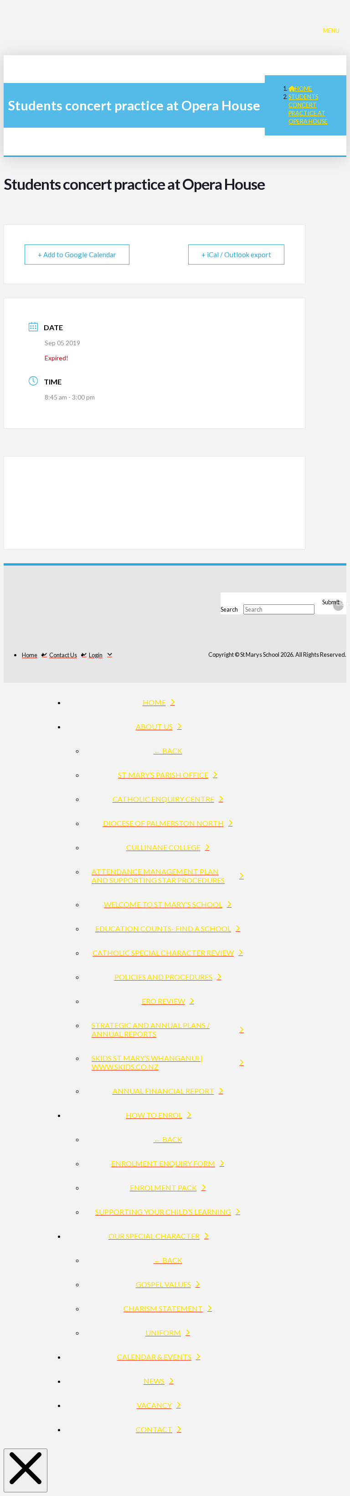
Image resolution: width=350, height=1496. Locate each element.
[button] (333, 29)
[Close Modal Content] (25, 1470)
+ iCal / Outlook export (236, 254)
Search (229, 609)
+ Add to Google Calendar (77, 254)
